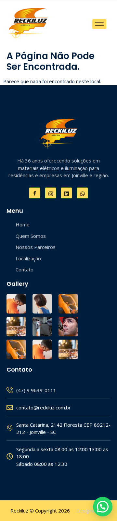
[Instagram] (50, 193)
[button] (102, 506)
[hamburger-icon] (99, 24)
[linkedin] (66, 193)
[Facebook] (34, 193)
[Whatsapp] (82, 193)
